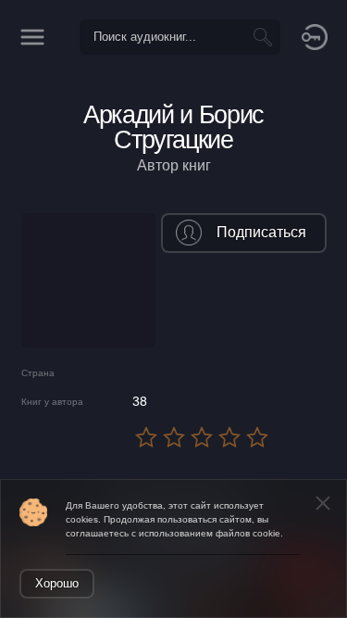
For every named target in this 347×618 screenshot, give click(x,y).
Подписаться (261, 232)
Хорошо (57, 583)
